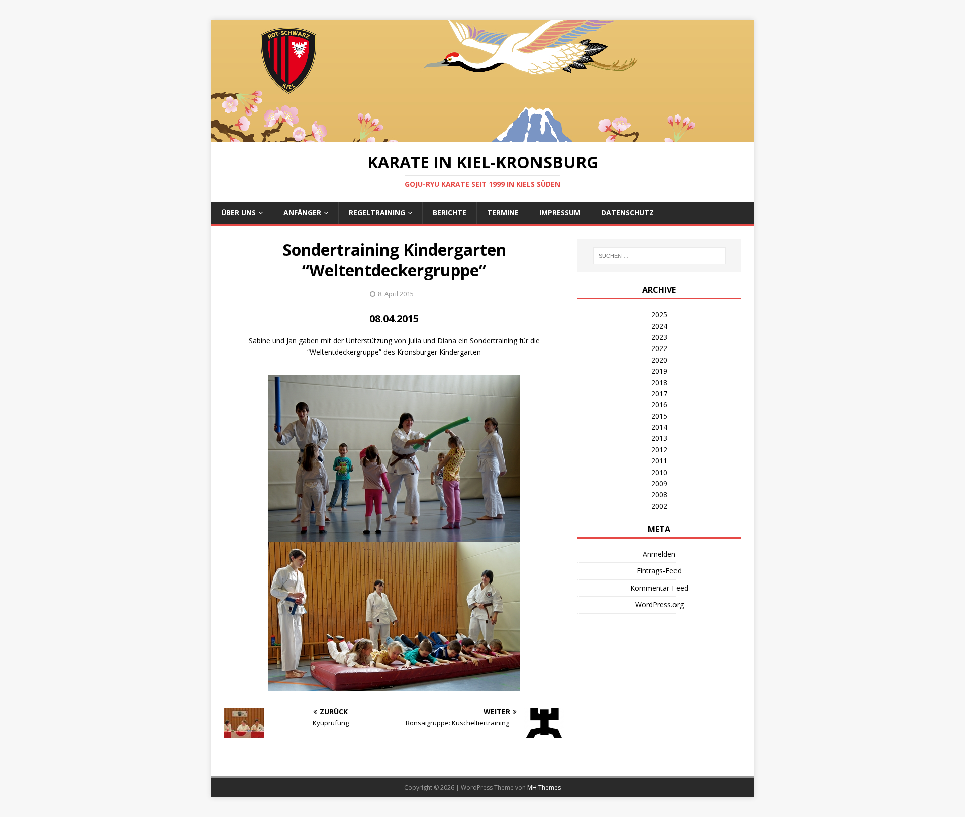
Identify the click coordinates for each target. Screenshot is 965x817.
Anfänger (302, 212)
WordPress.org (659, 604)
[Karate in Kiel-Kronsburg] (482, 136)
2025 (659, 314)
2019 (659, 371)
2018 (659, 382)
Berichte (449, 212)
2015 (659, 416)
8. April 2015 (396, 293)
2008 (659, 494)
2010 (659, 472)
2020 (659, 360)
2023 (659, 337)
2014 (659, 427)
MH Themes (544, 787)
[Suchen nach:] (659, 255)
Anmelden (659, 554)
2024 (659, 326)
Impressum (560, 212)
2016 (659, 404)
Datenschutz (627, 212)
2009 (659, 483)
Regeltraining (377, 212)
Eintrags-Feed (659, 570)
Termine (503, 212)
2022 (659, 348)
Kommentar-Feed (659, 588)
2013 (659, 438)
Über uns (238, 212)
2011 (659, 460)
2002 (659, 506)
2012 (659, 449)
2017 (659, 393)
